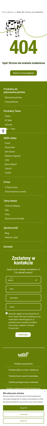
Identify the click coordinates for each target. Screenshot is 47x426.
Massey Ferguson (13, 155)
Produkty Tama (12, 110)
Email (12, 306)
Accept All (23, 408)
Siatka (7, 116)
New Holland (11, 164)
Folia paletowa (11, 101)
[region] (23, 407)
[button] (3, 131)
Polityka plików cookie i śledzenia (23, 369)
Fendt (7, 143)
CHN (7, 160)
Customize (23, 414)
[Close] (44, 391)
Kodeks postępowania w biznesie (23, 382)
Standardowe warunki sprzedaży (23, 375)
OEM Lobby (10, 138)
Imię (11, 288)
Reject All (23, 421)
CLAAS (8, 172)
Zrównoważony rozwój (15, 191)
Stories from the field (14, 218)
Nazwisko (14, 297)
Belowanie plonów (13, 97)
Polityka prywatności (23, 363)
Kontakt (8, 246)
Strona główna (8, 12)
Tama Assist (10, 200)
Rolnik (11, 278)
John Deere (10, 151)
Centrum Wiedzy (12, 205)
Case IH (8, 168)
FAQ (7, 210)
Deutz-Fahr (10, 147)
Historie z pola (11, 237)
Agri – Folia (10, 128)
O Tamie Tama (11, 187)
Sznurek (8, 124)
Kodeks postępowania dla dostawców (23, 388)
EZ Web (8, 120)
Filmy (7, 214)
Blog (7, 233)
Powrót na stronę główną (23, 73)
